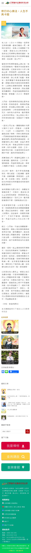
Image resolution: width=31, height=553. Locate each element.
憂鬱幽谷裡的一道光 (13, 389)
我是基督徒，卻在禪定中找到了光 (17, 416)
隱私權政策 (19, 550)
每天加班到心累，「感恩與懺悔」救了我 (18, 396)
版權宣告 (12, 550)
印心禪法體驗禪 (12, 409)
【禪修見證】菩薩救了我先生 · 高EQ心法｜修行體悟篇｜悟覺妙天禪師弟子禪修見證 (18, 404)
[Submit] (27, 431)
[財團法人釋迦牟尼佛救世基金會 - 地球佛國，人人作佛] (16, 3)
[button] (2, 3)
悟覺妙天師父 (21, 69)
